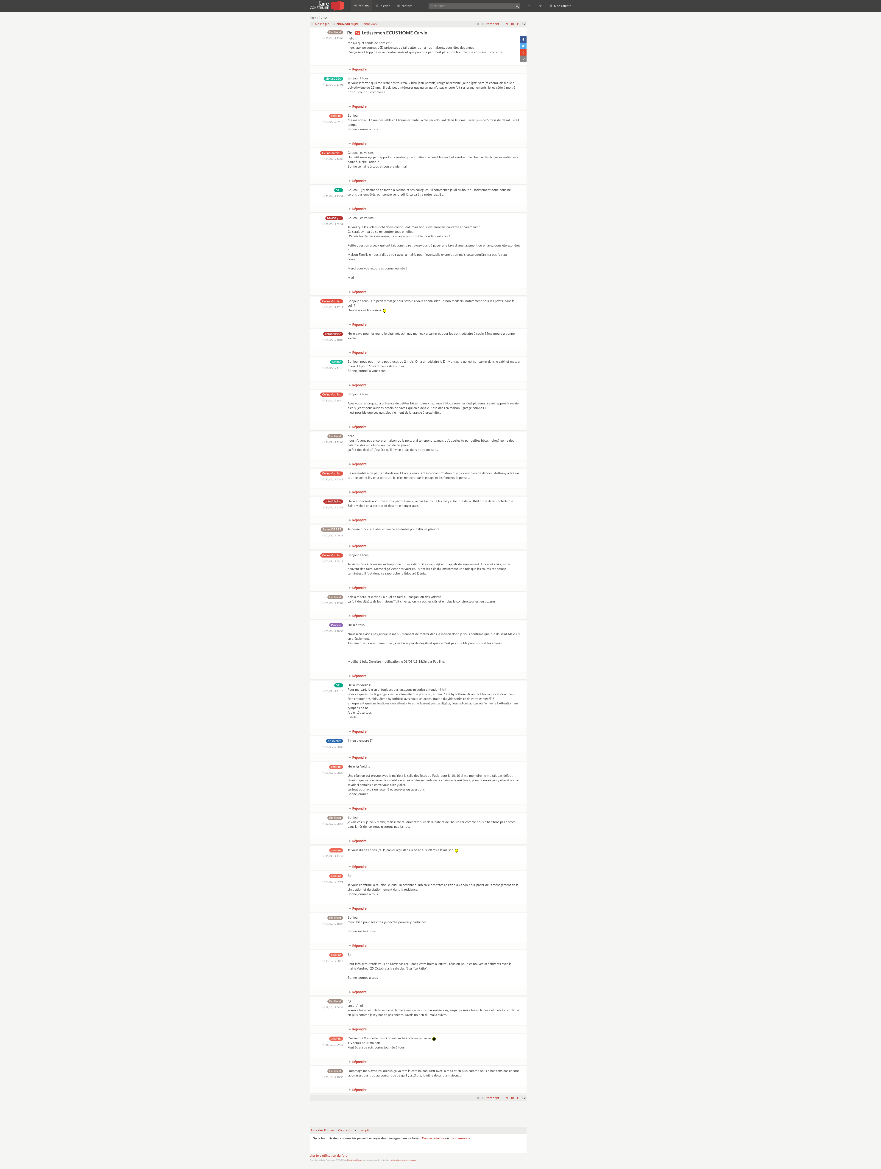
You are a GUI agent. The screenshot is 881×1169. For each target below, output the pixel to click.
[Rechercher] (517, 6)
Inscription (365, 1130)
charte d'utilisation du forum (330, 1155)
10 (512, 24)
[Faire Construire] (326, 5)
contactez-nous (409, 1160)
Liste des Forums (323, 1130)
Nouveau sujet (346, 24)
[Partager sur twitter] (523, 46)
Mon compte (562, 6)
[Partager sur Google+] (523, 52)
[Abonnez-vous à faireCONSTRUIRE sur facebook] (529, 5)
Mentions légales (354, 1160)
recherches (396, 1160)
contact (406, 6)
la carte (384, 6)
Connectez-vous (433, 1138)
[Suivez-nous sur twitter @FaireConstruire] (540, 5)
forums (363, 6)
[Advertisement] (418, 1112)
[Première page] (477, 23)
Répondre (359, 69)
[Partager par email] (523, 59)
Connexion (369, 24)
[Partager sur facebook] (523, 39)
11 (518, 24)
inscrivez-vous (460, 1138)
